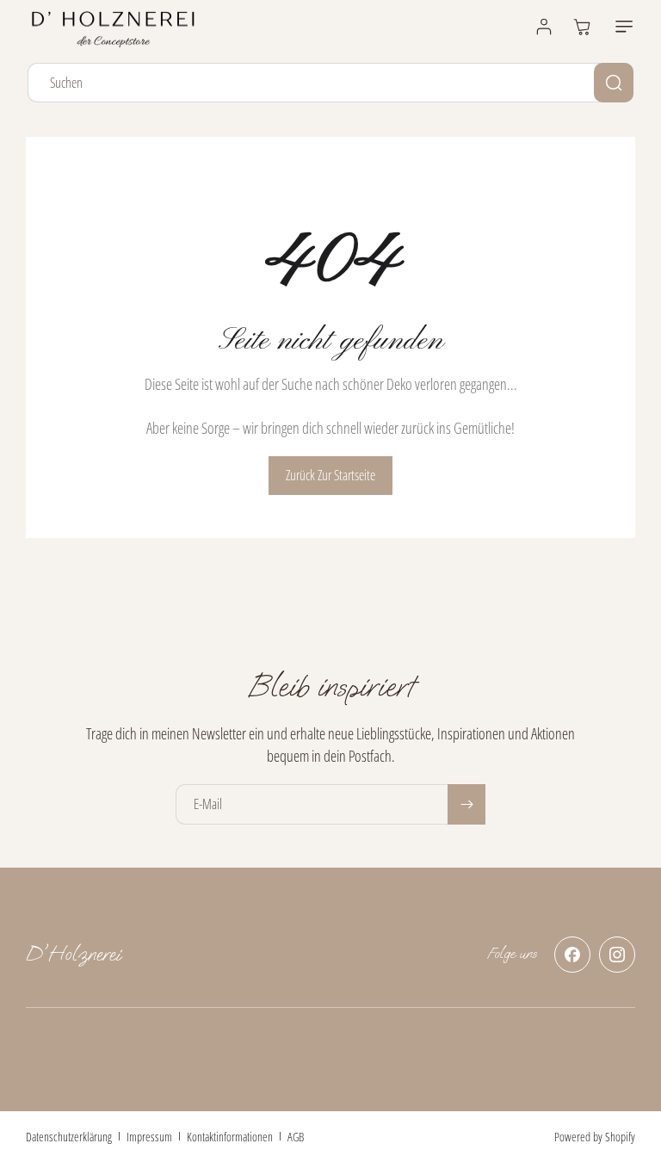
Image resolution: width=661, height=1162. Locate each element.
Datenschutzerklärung (69, 1136)
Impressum (149, 1136)
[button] (620, 27)
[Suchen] (613, 82)
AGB (295, 1136)
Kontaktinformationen (230, 1136)
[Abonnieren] (466, 804)
